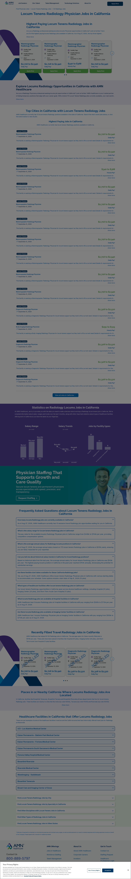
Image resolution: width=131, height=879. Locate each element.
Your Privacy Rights (94, 870)
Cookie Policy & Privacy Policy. (32, 876)
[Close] (128, 870)
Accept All (108, 870)
